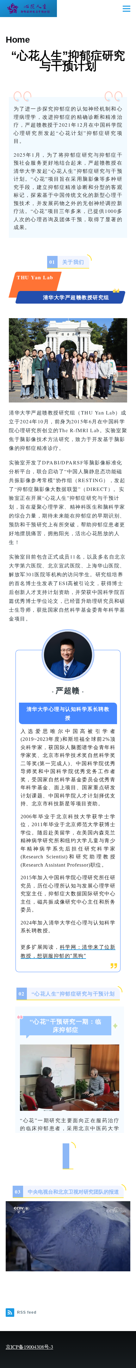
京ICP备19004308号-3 (29, 1346)
